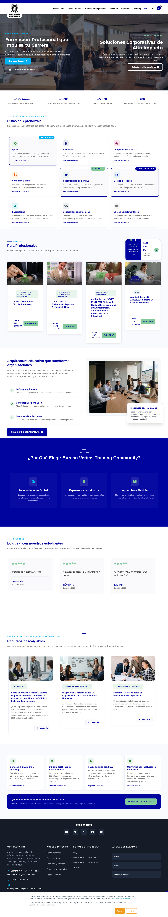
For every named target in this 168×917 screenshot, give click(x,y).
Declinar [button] (131, 911)
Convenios (113, 8)
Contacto (77, 867)
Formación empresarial (95, 8)
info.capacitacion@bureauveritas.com (24, 888)
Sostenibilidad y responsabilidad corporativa (24, 294)
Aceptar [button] (119, 911)
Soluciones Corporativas (25, 432)
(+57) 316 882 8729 (19, 879)
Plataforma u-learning (131, 8)
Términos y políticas (56, 863)
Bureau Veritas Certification (86, 862)
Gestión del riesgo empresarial (104, 293)
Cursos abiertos (74, 8)
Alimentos (19, 686)
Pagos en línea (53, 858)
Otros (116, 865)
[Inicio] (14, 8)
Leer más (43, 728)
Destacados (58, 8)
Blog (75, 852)
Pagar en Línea (94, 786)
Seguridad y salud (121, 874)
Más (146, 8)
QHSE (137, 292)
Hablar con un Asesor (142, 801)
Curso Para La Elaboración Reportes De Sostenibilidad (63, 304)
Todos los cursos (54, 874)
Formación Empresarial (77, 686)
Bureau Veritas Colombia (84, 857)
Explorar (30, 323)
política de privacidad (122, 898)
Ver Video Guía (16, 786)
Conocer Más (132, 786)
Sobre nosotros (54, 852)
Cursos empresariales (57, 869)
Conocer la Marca (56, 786)
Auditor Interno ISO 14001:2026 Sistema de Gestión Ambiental (141, 300)
